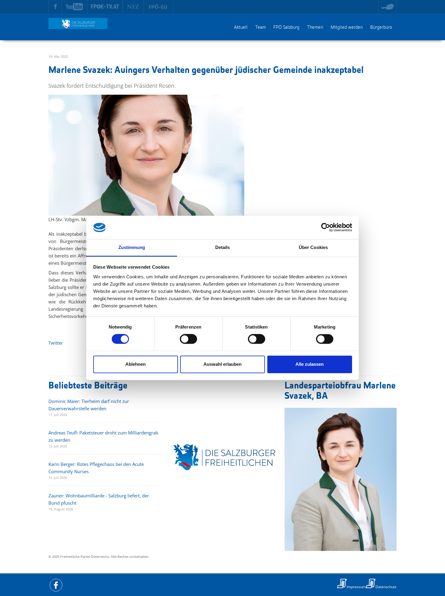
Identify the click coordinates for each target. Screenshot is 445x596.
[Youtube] (74, 7)
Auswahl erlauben (222, 364)
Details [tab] (222, 247)
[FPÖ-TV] (105, 7)
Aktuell (241, 27)
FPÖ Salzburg (286, 27)
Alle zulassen (309, 364)
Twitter (55, 343)
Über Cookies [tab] (313, 247)
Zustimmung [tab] (131, 247)
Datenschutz (386, 586)
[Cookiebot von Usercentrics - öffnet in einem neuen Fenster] (325, 227)
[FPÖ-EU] (158, 7)
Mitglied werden (347, 27)
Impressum (356, 586)
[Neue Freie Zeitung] (133, 7)
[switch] (188, 339)
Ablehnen (135, 364)
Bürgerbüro (381, 27)
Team (260, 27)
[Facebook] (55, 7)
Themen (315, 27)
